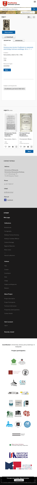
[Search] (34, 9)
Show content (9, 32)
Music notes (7, 250)
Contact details (8, 313)
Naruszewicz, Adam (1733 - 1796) (13, 55)
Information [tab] (18, 40)
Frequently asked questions (12, 310)
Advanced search (26, 12)
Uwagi (6, 280)
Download (9, 37)
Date (5, 277)
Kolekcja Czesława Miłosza (11, 238)
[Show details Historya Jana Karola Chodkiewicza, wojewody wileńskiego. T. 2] (16, 146)
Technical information (10, 306)
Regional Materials (9, 246)
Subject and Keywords (10, 284)
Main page (7, 217)
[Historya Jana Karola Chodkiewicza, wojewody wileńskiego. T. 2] (11, 123)
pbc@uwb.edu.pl (8, 192)
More (29, 151)
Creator (6, 269)
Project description (9, 298)
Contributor (7, 273)
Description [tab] (7, 40)
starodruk (6, 66)
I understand (18, 480)
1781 (5, 60)
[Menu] (35, 1)
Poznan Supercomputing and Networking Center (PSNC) (19, 482)
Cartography (7, 231)
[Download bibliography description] (9, 146)
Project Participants (9, 302)
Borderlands (7, 227)
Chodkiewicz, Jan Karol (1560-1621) (15, 89)
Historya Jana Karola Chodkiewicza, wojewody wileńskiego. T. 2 (10, 134)
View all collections (9, 255)
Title (5, 266)
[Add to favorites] (34, 17)
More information (24, 478)
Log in (6, 325)
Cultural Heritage (9, 242)
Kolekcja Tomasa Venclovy (11, 235)
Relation (6, 288)
